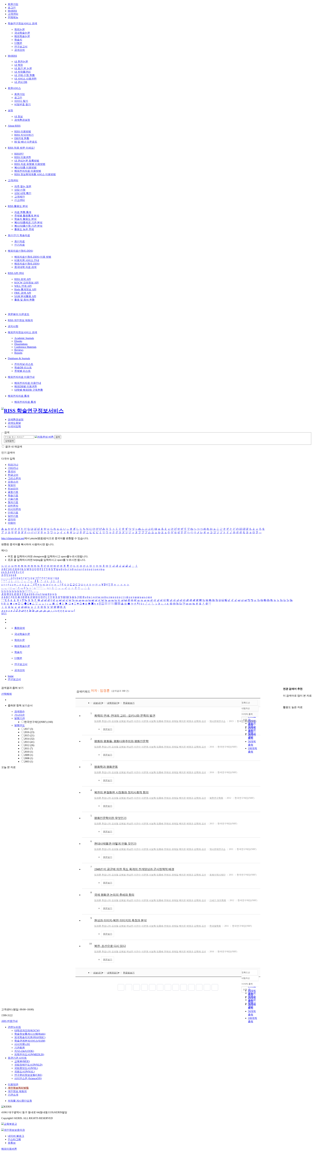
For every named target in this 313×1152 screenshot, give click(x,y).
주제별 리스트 (22, 371)
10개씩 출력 (247, 984)
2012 (29, 745)
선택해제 (6, 693)
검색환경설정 (22, 120)
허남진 (130, 721)
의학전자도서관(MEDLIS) (29, 1054)
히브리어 (13, 488)
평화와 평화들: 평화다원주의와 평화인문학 (121, 741)
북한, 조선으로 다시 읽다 (110, 946)
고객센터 (13, 14)
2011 (28, 748)
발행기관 (19, 718)
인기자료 (19, 244)
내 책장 (18, 65)
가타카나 (13, 468)
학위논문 (19, 29)
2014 (29, 738)
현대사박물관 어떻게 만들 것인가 (115, 843)
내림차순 (245, 708)
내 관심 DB (20, 82)
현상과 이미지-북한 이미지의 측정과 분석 (120, 920)
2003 (28, 761)
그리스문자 (14, 478)
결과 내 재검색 (13, 446)
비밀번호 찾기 (22, 104)
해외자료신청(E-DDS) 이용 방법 (32, 256)
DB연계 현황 (21, 138)
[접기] (284, 701)
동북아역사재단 (217, 875)
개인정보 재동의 (17, 1091)
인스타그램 (14, 1139)
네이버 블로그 (16, 1136)
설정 (10, 110)
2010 (28, 751)
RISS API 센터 (16, 273)
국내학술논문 (22, 32)
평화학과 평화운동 (106, 766)
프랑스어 (13, 481)
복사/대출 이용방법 (25, 167)
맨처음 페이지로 (121, 987)
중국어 (12, 471)
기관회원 (19, 1047)
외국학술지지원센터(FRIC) (29, 1037)
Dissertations (21, 344)
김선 (203, 721)
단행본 (18, 43)
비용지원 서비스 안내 (26, 260)
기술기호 (13, 499)
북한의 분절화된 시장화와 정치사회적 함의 (121, 792)
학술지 (18, 39)
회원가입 (13, 4)
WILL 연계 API (22, 286)
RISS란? (19, 153)
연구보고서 (20, 46)
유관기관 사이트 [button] (17, 1057)
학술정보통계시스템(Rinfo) (29, 1034)
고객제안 (19, 196)
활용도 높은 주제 (24, 229)
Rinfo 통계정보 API (25, 289)
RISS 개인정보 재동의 (20, 320)
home (11, 676)
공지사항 (13, 326)
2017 (28, 729)
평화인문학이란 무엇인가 (110, 818)
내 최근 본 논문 (23, 68)
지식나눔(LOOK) (24, 1051)
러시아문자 (14, 509)
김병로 (122, 721)
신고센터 (19, 200)
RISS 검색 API (22, 279)
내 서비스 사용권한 (25, 78)
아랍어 (12, 522)
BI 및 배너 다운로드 (25, 141)
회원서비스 (14, 88)
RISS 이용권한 (22, 157)
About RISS (14, 125)
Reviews (18, 350)
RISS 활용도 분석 (18, 206)
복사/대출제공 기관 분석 (28, 222)
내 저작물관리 (22, 71)
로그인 (12, 7)
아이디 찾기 (21, 101)
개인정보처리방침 (18, 1087)
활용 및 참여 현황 (24, 299)
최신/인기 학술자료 (19, 235)
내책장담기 (112, 703)
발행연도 (19, 725)
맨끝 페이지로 (215, 987)
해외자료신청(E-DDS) (20, 250)
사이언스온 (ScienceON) (28, 1078)
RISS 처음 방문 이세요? (21, 147)
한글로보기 (128, 703)
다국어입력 (14, 426)
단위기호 (13, 512)
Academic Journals (24, 338)
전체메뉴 (13, 17)
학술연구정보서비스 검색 (22, 23)
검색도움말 (14, 423)
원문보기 (107, 729)
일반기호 (13, 516)
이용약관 (13, 1084)
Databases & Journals (19, 358)
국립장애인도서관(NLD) (28, 1064)
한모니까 (106, 721)
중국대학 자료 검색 (25, 267)
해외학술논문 (22, 36)
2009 (28, 755)
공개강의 (19, 50)
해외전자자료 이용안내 (21, 377)
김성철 (115, 721)
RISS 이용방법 (22, 131)
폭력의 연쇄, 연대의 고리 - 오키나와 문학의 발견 (124, 715)
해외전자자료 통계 (18, 395)
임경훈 (97, 721)
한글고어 (13, 475)
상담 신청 (19, 189)
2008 (28, 758)
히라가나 (13, 464)
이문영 (145, 721)
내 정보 (18, 116)
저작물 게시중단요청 (20, 1100)
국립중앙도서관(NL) (26, 1068)
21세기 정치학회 (217, 900)
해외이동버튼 (9, 1148)
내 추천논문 (21, 61)
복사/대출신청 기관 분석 (28, 225)
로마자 (12, 519)
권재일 (174, 721)
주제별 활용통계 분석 (26, 215)
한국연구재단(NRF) (38, 722)
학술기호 (13, 495)
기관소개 (13, 1094)
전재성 (167, 721)
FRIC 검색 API (22, 292)
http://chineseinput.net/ (12, 538)
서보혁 (152, 721)
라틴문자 (13, 505)
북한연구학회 (216, 798)
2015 (29, 735)
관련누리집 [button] (14, 1027)
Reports (18, 352)
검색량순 (19, 711)
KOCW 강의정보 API (26, 282)
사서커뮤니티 (22, 1044)
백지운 (182, 721)
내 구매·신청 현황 (24, 75)
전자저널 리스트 (23, 364)
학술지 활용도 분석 (25, 219)
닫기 (4, 613)
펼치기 (33, 765)
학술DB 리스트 (23, 367)
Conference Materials (25, 347)
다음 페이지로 (207, 987)
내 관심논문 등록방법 (26, 160)
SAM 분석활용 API (25, 296)
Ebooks (18, 341)
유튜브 (12, 1142)
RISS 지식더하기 (24, 135)
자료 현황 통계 (22, 212)
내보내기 (97, 703)
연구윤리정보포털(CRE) (28, 1075)
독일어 (12, 485)
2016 (29, 732)
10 (90, 943)
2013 (29, 742)
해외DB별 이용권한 (25, 386)
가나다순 (19, 714)
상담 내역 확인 (22, 193)
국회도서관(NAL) (24, 1071)
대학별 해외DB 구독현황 (28, 389)
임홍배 (159, 721)
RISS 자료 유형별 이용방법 (29, 164)
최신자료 (19, 241)
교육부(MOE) (22, 1061)
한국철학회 (215, 926)
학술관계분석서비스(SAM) (29, 1040)
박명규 (189, 721)
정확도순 (246, 702)
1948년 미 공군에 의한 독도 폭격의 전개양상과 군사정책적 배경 (134, 869)
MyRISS (12, 10)
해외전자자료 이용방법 (27, 171)
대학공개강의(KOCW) (27, 1030)
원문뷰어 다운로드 (18, 314)
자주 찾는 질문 (22, 186)
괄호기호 (13, 492)
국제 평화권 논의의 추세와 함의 (114, 894)
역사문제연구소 (217, 721)
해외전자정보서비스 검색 (22, 332)
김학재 (197, 721)
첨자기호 (13, 502)
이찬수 (137, 721)
